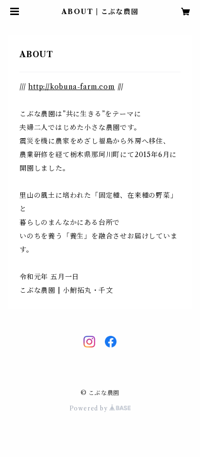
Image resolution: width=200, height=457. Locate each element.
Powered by (89, 408)
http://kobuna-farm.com (71, 86)
